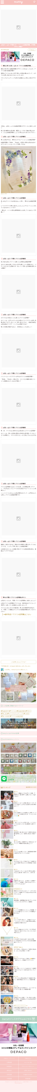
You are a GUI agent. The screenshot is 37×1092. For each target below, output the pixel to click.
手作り (29, 711)
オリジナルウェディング (16, 713)
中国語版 (9, 1078)
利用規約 (9, 1066)
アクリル (13, 711)
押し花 (4, 713)
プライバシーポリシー (28, 1066)
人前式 (27, 713)
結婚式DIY (5, 711)
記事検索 (9, 1062)
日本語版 (9, 1074)
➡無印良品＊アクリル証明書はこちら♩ (18, 614)
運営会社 (9, 1070)
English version (28, 1074)
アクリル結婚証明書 (17, 716)
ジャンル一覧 (28, 1062)
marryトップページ (9, 1058)
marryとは (28, 1058)
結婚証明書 (21, 711)
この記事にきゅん (18, 662)
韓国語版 (27, 1078)
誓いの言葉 (5, 716)
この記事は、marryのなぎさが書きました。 (16, 669)
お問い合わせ (28, 1070)
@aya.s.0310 (4, 193)
